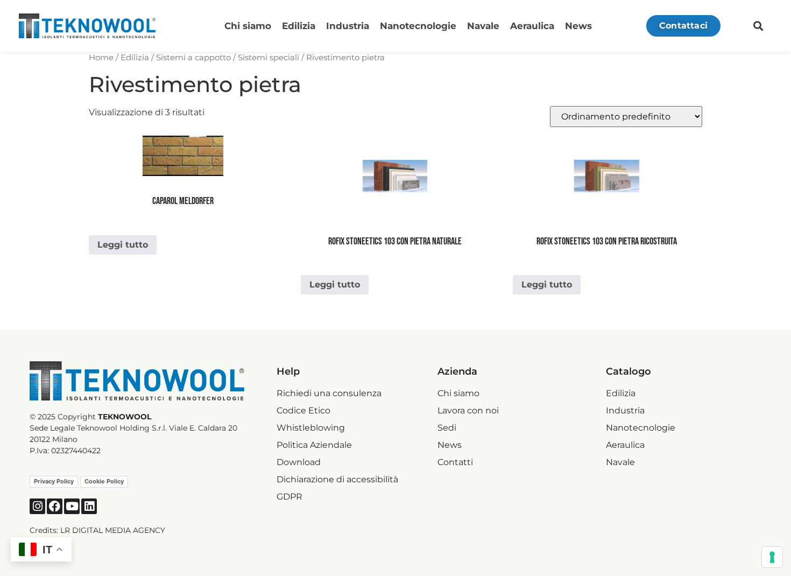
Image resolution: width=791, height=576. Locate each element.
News (578, 25)
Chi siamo (247, 25)
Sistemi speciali (268, 57)
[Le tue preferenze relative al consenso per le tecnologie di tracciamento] (772, 557)
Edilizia (298, 25)
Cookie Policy (104, 481)
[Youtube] (72, 506)
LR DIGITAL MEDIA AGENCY (112, 530)
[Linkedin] (89, 506)
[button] (758, 26)
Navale (483, 25)
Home (101, 57)
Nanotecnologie (418, 25)
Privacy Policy (54, 481)
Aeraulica (532, 25)
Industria (347, 25)
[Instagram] (37, 506)
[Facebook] (54, 506)
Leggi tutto (122, 245)
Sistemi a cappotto (193, 57)
